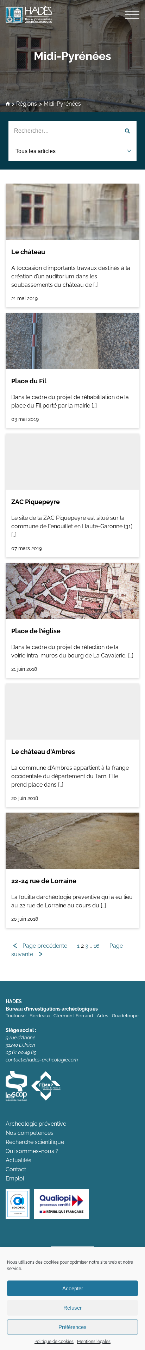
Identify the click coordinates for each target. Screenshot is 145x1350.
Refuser (72, 1308)
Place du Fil (28, 381)
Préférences (72, 1327)
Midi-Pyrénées (72, 55)
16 (97, 945)
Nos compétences (29, 1133)
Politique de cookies (54, 1341)
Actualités (18, 1160)
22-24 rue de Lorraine (43, 881)
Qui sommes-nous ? (32, 1151)
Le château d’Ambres (43, 751)
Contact (16, 1169)
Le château (28, 252)
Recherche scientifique (35, 1142)
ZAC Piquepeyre (35, 501)
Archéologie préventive (36, 1123)
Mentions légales (94, 1341)
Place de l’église (36, 631)
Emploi (15, 1178)
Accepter (72, 1288)
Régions (26, 104)
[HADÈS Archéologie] (72, 14)
